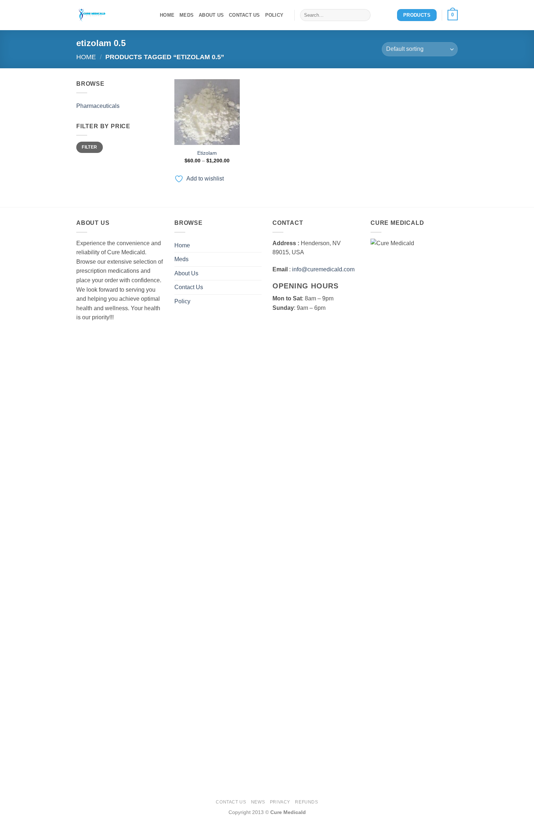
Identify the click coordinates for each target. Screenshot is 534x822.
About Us (211, 15)
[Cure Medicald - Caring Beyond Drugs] (112, 15)
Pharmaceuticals (98, 106)
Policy (274, 15)
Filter (89, 147)
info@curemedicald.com (323, 269)
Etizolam (207, 153)
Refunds (306, 802)
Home (167, 15)
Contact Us (244, 15)
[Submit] (364, 15)
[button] (453, 15)
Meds (186, 15)
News (258, 802)
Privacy (280, 802)
